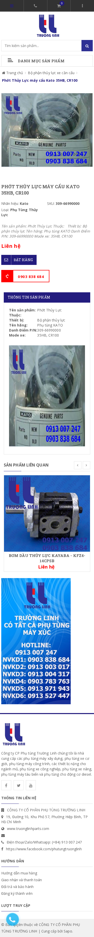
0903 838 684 (31, 276)
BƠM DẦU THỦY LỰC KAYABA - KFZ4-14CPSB (47, 558)
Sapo (68, 931)
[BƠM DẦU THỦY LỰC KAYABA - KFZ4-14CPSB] (47, 513)
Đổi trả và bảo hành (17, 886)
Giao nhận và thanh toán (21, 879)
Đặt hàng (23, 259)
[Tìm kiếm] (87, 45)
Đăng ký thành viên (17, 893)
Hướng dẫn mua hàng (19, 873)
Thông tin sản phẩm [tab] (29, 297)
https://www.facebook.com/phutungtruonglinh (44, 849)
